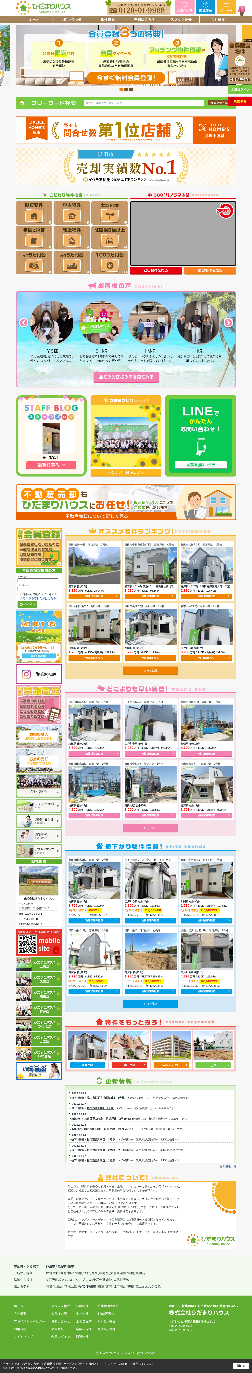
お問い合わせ (71, 19)
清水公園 (71, 1286)
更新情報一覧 (228, 1166)
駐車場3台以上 (108, 1305)
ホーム (34, 19)
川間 (49, 1286)
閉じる (241, 1365)
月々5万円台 (106, 1321)
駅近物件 (82, 1336)
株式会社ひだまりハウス (199, 1312)
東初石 (140, 1273)
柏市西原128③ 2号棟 (101, 1149)
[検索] (220, 102)
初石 (131, 1286)
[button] (121, 89)
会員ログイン (60, 1336)
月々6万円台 (106, 1328)
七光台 (58, 1286)
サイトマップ (23, 1336)
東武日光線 (121, 1279)
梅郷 (101, 1286)
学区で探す (84, 1328)
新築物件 (82, 1305)
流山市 (61, 1266)
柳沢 (71, 1273)
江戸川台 (119, 1286)
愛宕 (82, 1286)
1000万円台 (106, 1313)
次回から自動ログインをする (39, 594)
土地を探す (84, 1321)
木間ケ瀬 (52, 1273)
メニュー (226, 10)
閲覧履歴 (205, 10)
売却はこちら (144, 19)
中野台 (104, 1273)
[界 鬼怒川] (50, 437)
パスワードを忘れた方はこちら (37, 598)
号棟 (121, 1129)
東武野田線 (53, 1279)
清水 (86, 1273)
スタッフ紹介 (181, 19)
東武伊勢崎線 (102, 1279)
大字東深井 (118, 1273)
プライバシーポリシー (29, 1321)
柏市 (71, 1266)
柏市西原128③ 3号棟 (101, 1139)
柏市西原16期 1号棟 (100, 1108)
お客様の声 (59, 1313)
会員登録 (57, 1328)
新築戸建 (108, 1129)
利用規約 (20, 1328)
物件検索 (108, 19)
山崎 (63, 1273)
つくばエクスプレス (77, 1279)
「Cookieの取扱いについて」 (41, 1368)
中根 (131, 1273)
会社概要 (218, 19)
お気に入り (185, 10)
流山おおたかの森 (148, 1286)
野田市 (50, 1266)
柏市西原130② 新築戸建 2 (102, 1118)
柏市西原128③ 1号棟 (101, 1160)
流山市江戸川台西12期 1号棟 (106, 1097)
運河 (109, 1286)
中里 (79, 1273)
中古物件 (82, 1313)
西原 (94, 1273)
